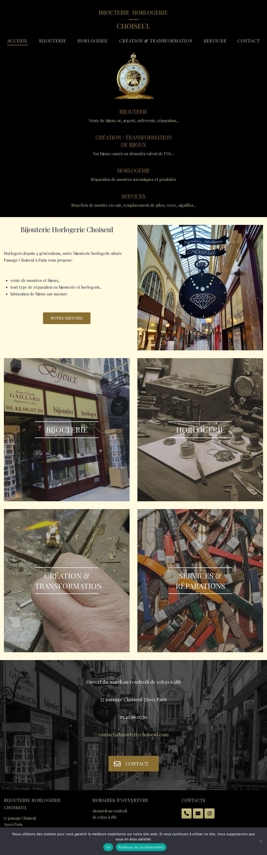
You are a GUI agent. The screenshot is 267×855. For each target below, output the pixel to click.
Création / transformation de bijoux (133, 141)
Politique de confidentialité (141, 847)
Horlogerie (92, 40)
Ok (108, 847)
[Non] (260, 841)
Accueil (17, 40)
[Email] (198, 813)
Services (215, 40)
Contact (248, 40)
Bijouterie (52, 40)
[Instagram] (209, 813)
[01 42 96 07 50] (186, 813)
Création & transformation (156, 40)
